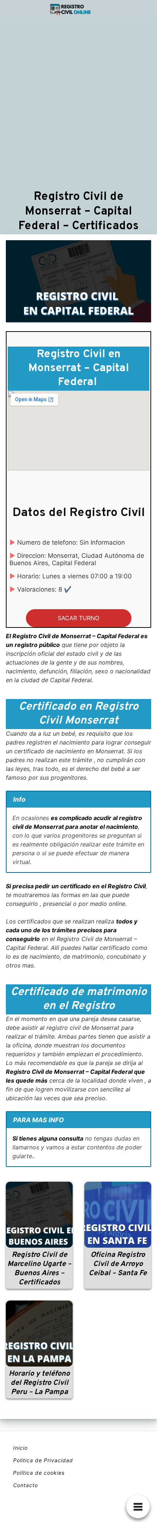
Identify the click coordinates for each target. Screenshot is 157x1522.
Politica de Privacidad (43, 1460)
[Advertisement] (78, 103)
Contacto (25, 1485)
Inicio (20, 1448)
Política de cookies (39, 1473)
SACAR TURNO (78, 618)
